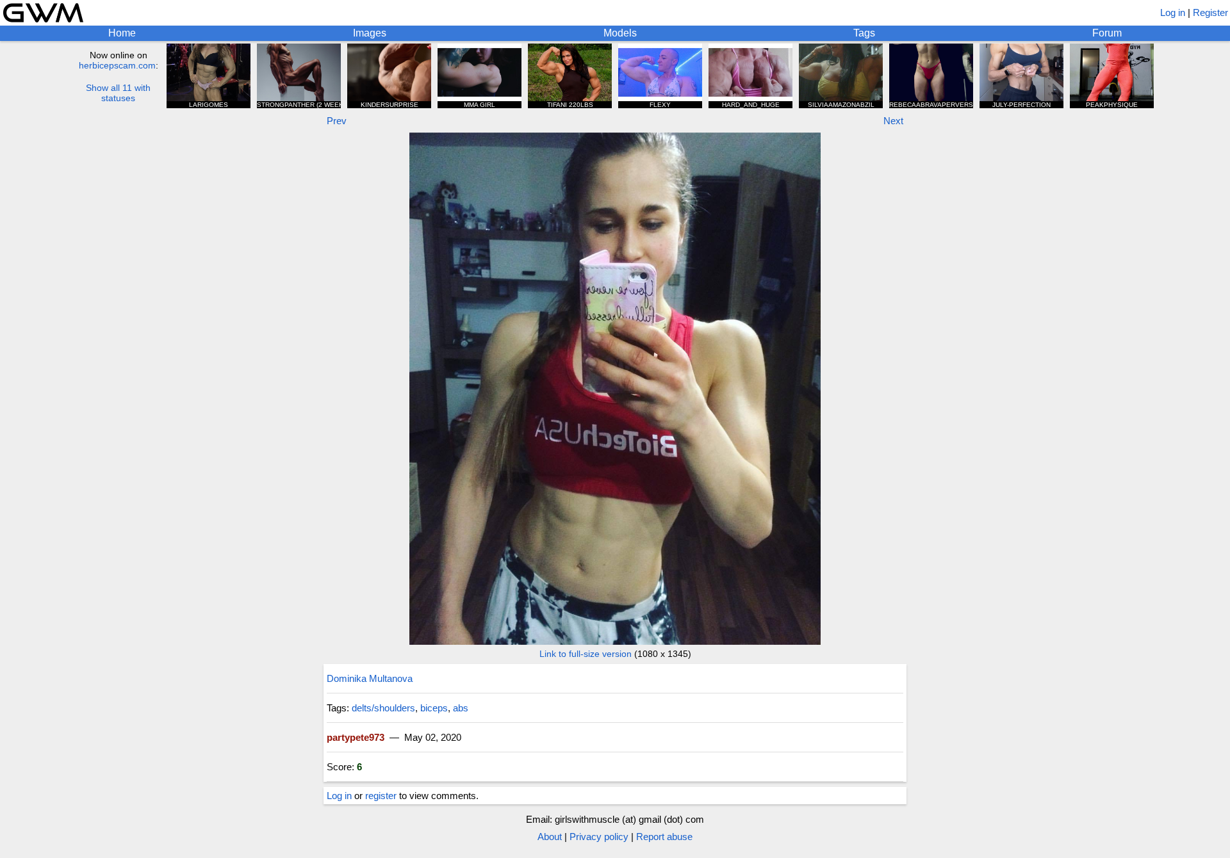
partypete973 (355, 737)
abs (460, 707)
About (549, 836)
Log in (1172, 12)
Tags (864, 33)
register (381, 795)
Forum (1107, 33)
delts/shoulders (383, 707)
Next (893, 120)
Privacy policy (599, 836)
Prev (337, 120)
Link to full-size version (585, 654)
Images (369, 33)
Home (122, 33)
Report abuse (664, 836)
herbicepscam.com (117, 65)
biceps (434, 707)
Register (1210, 12)
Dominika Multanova (370, 678)
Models (620, 33)
